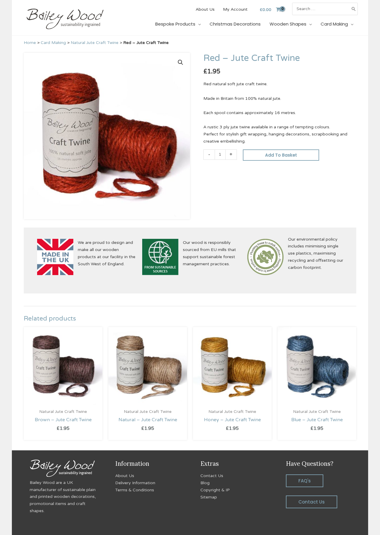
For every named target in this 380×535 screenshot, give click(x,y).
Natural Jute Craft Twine (94, 42)
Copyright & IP (215, 490)
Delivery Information (135, 482)
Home (30, 42)
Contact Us (211, 475)
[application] (198, 24)
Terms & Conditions (134, 490)
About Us (124, 475)
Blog (205, 482)
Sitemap (208, 497)
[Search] (353, 9)
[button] (180, 62)
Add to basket (281, 155)
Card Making (53, 42)
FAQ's (304, 481)
